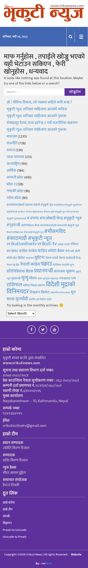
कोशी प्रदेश (12, 258)
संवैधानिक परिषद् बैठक (60, 293)
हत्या (49, 299)
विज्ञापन (7, 523)
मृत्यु (24, 278)
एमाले (66, 244)
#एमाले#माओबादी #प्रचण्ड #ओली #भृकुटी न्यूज (30, 205)
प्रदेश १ (11, 184)
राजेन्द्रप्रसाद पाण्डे (67, 278)
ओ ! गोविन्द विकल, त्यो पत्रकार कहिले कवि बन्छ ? (39, 102)
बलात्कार (59, 271)
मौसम (33, 278)
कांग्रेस (23, 251)
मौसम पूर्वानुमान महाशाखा (48, 279)
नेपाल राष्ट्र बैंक (13, 265)
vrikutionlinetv (22, 244)
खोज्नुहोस (75, 92)
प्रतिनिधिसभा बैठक (20, 271)
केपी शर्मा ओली (72, 251)
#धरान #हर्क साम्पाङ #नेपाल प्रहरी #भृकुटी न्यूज (45, 212)
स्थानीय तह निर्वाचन (37, 299)
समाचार (12, 136)
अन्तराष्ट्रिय (13, 164)
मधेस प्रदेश (14, 198)
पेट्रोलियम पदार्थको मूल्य (63, 265)
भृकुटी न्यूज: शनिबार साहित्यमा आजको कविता (37, 109)
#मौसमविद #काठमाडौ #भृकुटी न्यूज (36, 235)
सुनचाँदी (21, 299)
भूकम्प (70, 271)
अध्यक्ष (60, 244)
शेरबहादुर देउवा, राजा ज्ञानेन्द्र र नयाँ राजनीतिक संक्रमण (42, 123)
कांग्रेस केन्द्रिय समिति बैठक (46, 251)
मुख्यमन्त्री (16, 278)
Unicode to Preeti (14, 536)
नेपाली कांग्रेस (30, 264)
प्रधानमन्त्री (43, 271)
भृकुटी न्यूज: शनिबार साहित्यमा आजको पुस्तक (36, 116)
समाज (11, 150)
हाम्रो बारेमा (9, 502)
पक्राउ (46, 264)
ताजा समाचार (15, 157)
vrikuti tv (47, 243)
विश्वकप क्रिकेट (40, 292)
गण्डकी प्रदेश (15, 191)
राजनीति (12, 143)
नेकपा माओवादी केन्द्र (70, 258)
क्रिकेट (21, 258)
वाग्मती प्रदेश (15, 177)
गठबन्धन (30, 258)
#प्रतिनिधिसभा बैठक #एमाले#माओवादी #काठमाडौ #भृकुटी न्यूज (50, 225)
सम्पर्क (6, 516)
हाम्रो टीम (7, 509)
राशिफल (14, 284)
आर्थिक (11, 170)
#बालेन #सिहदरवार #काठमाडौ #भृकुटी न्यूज (25, 232)
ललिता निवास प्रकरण (34, 285)
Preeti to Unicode (14, 530)
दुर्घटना (40, 257)
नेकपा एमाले (51, 258)
